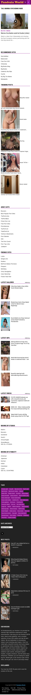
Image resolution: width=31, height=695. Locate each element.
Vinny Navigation (6, 271)
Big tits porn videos (13, 491)
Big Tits (3, 30)
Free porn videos (6, 504)
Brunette (18, 493)
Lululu (3, 256)
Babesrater (4, 59)
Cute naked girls (24, 500)
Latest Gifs (5, 338)
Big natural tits (18, 489)
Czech (3, 468)
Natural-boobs (13, 508)
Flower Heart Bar (6, 276)
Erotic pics (12, 502)
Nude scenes (13, 511)
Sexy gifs (14, 513)
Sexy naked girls (22, 513)
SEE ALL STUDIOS (6, 444)
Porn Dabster (5, 236)
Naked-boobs (25, 506)
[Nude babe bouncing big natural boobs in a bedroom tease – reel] (5, 357)
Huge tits (4, 506)
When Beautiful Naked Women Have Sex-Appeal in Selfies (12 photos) (19, 560)
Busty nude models (6, 500)
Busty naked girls (6, 497)
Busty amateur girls (24, 495)
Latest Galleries (7, 282)
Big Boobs (4, 69)
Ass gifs (11, 489)
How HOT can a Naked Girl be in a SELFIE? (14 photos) (20, 544)
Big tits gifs (26, 489)
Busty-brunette (5, 495)
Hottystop (4, 64)
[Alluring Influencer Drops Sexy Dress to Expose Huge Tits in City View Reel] (5, 342)
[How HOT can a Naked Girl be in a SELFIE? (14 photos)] (5, 543)
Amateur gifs (5, 489)
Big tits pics (4, 491)
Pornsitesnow (5, 226)
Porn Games (5, 688)
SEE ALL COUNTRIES (7, 470)
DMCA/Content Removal (19, 690)
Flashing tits (19, 502)
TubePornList (5, 231)
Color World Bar (5, 274)
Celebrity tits (15, 500)
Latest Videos (6, 393)
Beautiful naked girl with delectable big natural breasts (19, 374)
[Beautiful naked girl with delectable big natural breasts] (5, 373)
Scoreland (4, 434)
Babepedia (4, 79)
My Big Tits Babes (6, 76)
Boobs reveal (11, 493)
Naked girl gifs (5, 508)
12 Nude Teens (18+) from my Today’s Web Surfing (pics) (19, 576)
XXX (2, 239)
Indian (3, 463)
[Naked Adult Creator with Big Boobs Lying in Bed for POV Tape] (5, 414)
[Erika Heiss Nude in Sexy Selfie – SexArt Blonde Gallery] (5, 286)
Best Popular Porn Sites (8, 213)
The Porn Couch (6, 241)
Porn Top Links (5, 244)
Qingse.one (4, 259)
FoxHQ (3, 74)
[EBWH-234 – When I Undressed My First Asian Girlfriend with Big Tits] (5, 407)
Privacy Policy (21, 688)
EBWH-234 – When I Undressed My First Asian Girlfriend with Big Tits (20, 408)
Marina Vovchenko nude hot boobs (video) (15, 33)
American (4, 456)
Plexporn (3, 266)
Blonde (21, 491)
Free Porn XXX (5, 61)
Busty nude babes (15, 497)
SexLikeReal (4, 56)
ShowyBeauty (5, 442)
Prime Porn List (5, 221)
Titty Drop (4, 517)
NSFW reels (21, 508)
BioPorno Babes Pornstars (9, 264)
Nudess (3, 261)
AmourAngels (5, 440)
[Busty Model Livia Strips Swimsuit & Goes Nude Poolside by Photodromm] (5, 318)
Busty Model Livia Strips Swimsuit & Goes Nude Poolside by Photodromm (20, 319)
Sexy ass (27, 511)
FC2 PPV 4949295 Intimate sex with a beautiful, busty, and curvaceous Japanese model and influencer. (20, 399)
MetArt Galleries (16, 506)
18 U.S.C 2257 (6, 690)
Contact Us (5, 691)
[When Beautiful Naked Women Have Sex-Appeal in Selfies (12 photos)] (5, 559)
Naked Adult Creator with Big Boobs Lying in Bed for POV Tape (20, 415)
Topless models (11, 517)
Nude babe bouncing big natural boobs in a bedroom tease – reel (20, 358)
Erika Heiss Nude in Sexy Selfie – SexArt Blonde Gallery (20, 287)
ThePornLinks (5, 216)
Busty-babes (25, 493)
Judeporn (4, 246)
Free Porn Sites (5, 224)
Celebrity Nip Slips (6, 71)
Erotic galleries (5, 502)
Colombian (4, 466)
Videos (8, 30)
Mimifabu (4, 269)
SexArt (3, 437)
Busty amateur (14, 495)
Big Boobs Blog (5, 66)
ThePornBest (5, 218)
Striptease (26, 515)
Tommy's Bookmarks (7, 234)
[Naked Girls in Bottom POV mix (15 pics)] (5, 591)
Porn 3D (13, 688)
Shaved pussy (5, 515)
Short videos (13, 515)
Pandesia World (20, 685)
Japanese (4, 458)
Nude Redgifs (5, 511)
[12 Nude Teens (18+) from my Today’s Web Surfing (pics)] (5, 575)
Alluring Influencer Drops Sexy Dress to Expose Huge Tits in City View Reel (20, 343)
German (3, 461)
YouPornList (4, 229)
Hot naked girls (20, 504)
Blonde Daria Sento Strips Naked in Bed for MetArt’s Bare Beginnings (20, 303)
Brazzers (3, 211)
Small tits (20, 515)
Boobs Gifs (4, 493)
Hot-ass (13, 504)
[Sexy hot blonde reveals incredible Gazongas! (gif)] (5, 607)
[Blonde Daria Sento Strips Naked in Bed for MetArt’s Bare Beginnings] (5, 302)
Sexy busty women (6, 513)
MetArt (3, 429)
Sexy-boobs (20, 511)
